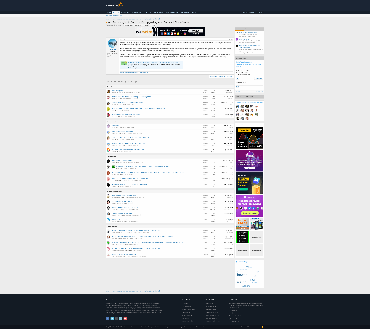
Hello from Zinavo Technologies (124, 254)
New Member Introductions (133, 92)
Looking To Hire (129, 186)
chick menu (115, 180)
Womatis (114, 186)
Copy (237, 86)
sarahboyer (230, 250)
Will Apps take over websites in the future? (128, 149)
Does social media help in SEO (123, 131)
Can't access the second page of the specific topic (130, 137)
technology (152, 25)
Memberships (136, 12)
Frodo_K (231, 133)
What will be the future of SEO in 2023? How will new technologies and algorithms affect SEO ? (147, 242)
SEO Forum (185, 303)
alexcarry (230, 244)
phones (146, 25)
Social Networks (132, 168)
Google (131, 174)
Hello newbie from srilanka (122, 160)
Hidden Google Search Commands (125, 207)
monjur (231, 116)
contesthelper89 (228, 180)
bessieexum (229, 145)
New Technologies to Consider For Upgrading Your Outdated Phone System (153, 62)
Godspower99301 (228, 151)
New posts (109, 15)
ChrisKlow (110, 25)
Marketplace (235, 322)
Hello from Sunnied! (119, 219)
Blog (233, 313)
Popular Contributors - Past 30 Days (249, 102)
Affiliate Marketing (130, 104)
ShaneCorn (115, 232)
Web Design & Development (134, 238)
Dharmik (114, 151)
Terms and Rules (245, 327)
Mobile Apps (125, 110)
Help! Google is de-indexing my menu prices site (130, 178)
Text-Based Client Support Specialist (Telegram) (129, 184)
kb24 (231, 104)
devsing (114, 174)
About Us (234, 310)
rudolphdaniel (229, 92)
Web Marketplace (172, 12)
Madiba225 (115, 92)
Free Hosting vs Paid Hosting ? (123, 201)
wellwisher (230, 197)
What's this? (260, 91)
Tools (238, 91)
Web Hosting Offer (211, 309)
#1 (232, 39)
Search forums (117, 15)
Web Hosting (127, 203)
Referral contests (241, 58)
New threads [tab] (248, 29)
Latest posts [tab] (239, 29)
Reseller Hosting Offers (212, 315)
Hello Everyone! (244, 39)
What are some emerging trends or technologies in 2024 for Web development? (142, 236)
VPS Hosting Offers (211, 318)
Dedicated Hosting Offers (213, 321)
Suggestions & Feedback (128, 139)
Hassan (231, 256)
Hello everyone (117, 91)
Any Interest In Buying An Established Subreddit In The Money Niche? (142, 166)
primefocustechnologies (118, 250)
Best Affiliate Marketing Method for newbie (128, 102)
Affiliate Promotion (211, 306)
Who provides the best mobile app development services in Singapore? (138, 108)
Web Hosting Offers (187, 12)
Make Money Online (130, 116)
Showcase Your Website (132, 215)
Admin (231, 139)
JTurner (113, 127)
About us (253, 327)
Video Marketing (137, 250)
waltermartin (115, 238)
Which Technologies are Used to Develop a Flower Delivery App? (136, 230)
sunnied (114, 221)
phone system (138, 25)
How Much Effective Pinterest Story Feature (128, 143)
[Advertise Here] (256, 237)
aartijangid (230, 232)
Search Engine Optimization (130, 98)
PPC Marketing (186, 312)
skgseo (113, 98)
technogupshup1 (228, 209)
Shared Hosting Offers (212, 312)
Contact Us (235, 319)
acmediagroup (229, 215)
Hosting (114, 203)
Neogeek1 (114, 104)
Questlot (230, 98)
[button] (130, 12)
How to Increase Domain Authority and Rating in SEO (132, 96)
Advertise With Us (237, 316)
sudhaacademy (229, 238)
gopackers (114, 215)
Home (109, 12)
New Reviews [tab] (249, 96)
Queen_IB (114, 116)
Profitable (115, 125)
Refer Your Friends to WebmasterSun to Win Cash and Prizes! (248, 64)
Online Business (186, 306)
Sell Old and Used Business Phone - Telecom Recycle (134, 72)
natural (231, 203)
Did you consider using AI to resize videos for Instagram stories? (136, 248)
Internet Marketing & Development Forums (137, 232)
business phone (129, 25)
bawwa (113, 162)
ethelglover (115, 133)
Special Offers (158, 12)
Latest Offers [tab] (239, 96)
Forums (116, 12)
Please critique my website (122, 213)
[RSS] (263, 327)
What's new (125, 12)
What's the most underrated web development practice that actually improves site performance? (149, 172)
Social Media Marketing (132, 133)
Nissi (113, 110)
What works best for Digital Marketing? (126, 114)
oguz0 (113, 244)
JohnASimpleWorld (117, 197)
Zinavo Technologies (117, 256)
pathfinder (230, 221)
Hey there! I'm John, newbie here (124, 195)
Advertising (147, 12)
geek (113, 139)
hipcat (231, 162)
